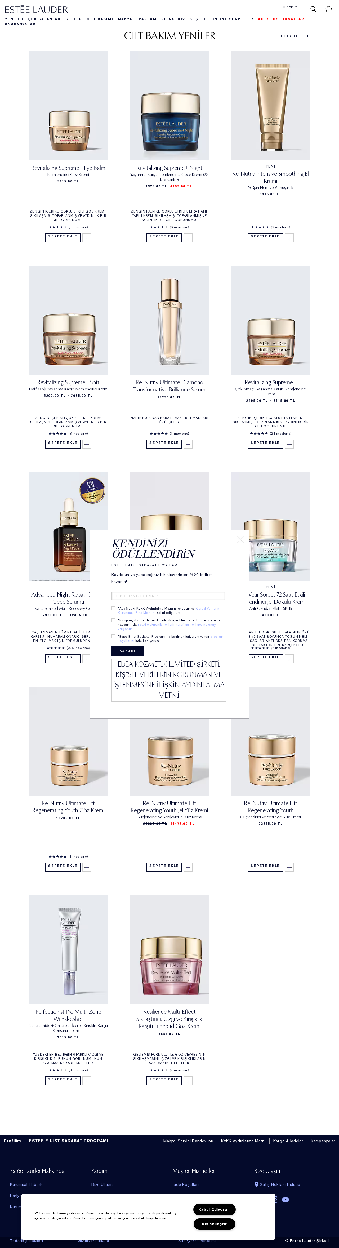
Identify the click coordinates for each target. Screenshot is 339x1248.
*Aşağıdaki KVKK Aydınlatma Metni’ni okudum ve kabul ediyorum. (169, 610)
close (240, 539)
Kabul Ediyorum (214, 1209)
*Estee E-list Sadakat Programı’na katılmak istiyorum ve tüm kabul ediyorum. (171, 638)
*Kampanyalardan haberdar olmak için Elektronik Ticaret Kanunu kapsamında (169, 624)
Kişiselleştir (214, 1224)
